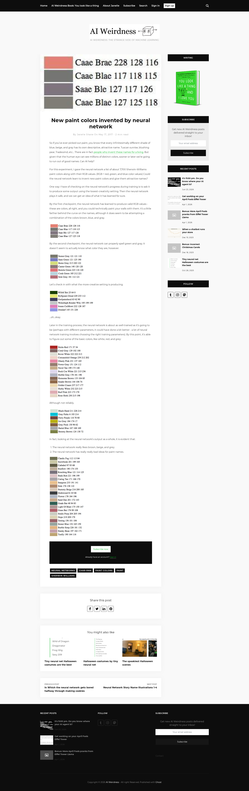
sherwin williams (63, 575)
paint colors (104, 570)
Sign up (169, 5)
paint (120, 570)
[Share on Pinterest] (111, 609)
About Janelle (111, 5)
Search (143, 5)
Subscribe (129, 5)
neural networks (63, 570)
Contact (159, 756)
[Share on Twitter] (97, 609)
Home (43, 5)
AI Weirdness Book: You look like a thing (75, 5)
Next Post (152, 684)
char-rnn (85, 570)
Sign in (155, 5)
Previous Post (52, 684)
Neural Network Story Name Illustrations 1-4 (130, 687)
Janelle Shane (85, 134)
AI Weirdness (112, 782)
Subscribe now (100, 549)
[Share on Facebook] (90, 609)
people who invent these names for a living (118, 152)
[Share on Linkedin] (104, 609)
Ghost (158, 782)
